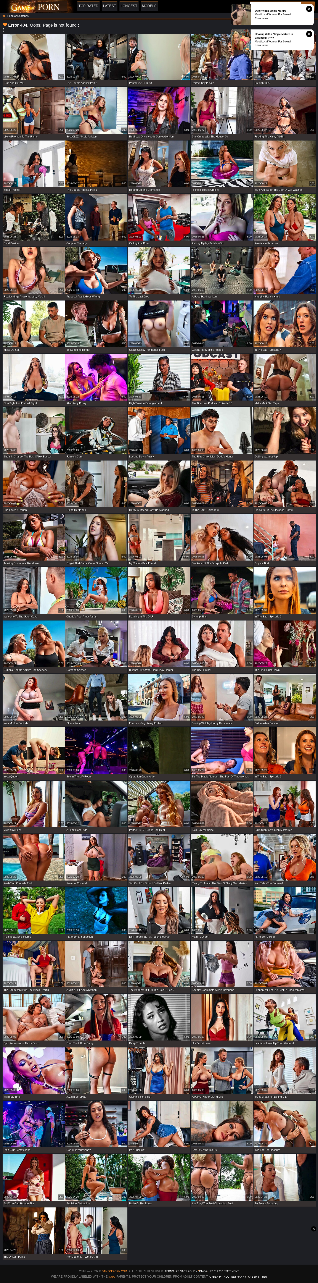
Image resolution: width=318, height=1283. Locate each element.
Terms (169, 1271)
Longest (129, 6)
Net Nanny (238, 1276)
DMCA (203, 1271)
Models (149, 6)
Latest (109, 6)
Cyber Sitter (257, 1276)
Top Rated (88, 6)
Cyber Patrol (219, 1276)
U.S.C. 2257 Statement (224, 1271)
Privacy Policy (187, 1271)
